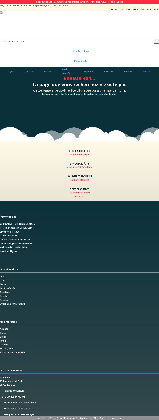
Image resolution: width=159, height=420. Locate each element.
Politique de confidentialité (13, 247)
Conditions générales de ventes (16, 243)
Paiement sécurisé (9, 235)
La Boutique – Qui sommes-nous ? (17, 223)
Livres (3, 284)
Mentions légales (8, 251)
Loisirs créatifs (7, 288)
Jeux (2, 276)
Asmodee (5, 328)
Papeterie (5, 292)
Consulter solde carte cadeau (15, 239)
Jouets (3, 280)
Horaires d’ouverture (12, 390)
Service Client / (142, 9)
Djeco (3, 332)
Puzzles (4, 299)
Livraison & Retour (9, 231)
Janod (3, 340)
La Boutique (117, 9)
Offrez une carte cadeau (12, 303)
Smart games (7, 348)
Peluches (4, 296)
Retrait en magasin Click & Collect (17, 227)
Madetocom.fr (70, 418)
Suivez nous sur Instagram (15, 408)
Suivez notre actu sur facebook (18, 402)
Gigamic (4, 344)
